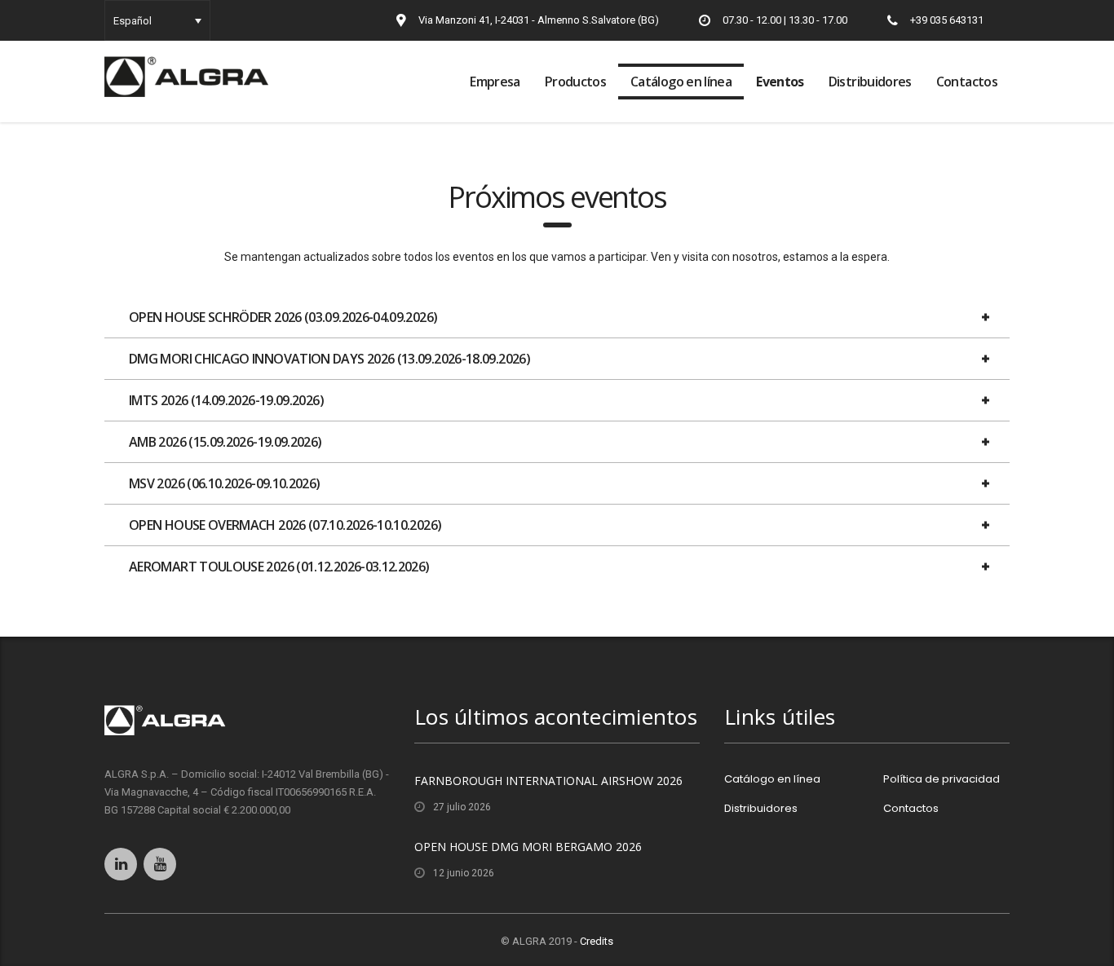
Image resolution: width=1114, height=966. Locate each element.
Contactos (966, 81)
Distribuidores (870, 81)
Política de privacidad (941, 779)
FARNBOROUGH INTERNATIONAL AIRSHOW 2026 (548, 780)
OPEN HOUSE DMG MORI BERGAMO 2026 (528, 846)
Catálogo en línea (681, 81)
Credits (596, 941)
